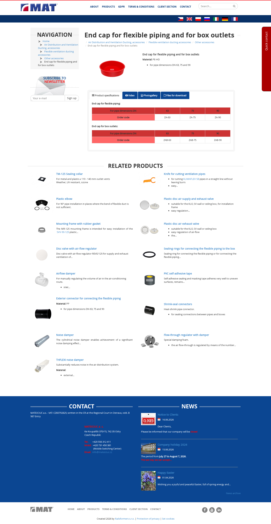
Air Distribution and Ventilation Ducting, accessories (58, 46)
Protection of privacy (148, 518)
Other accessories (54, 58)
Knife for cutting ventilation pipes (184, 174)
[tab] (105, 95)
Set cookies (168, 518)
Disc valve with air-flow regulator (76, 248)
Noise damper (65, 335)
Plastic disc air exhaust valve (181, 223)
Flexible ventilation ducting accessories (170, 42)
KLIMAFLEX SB (191, 179)
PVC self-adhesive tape (178, 273)
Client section (138, 509)
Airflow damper (65, 273)
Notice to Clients (168, 414)
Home (46, 41)
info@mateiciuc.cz (102, 452)
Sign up (72, 98)
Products (93, 509)
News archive (233, 493)
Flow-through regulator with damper (186, 335)
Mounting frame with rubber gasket (78, 223)
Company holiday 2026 (172, 444)
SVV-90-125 (63, 232)
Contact (155, 509)
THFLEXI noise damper (70, 360)
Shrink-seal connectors (178, 304)
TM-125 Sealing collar (69, 174)
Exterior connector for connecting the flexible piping (88, 298)
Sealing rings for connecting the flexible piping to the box (199, 248)
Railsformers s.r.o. (124, 518)
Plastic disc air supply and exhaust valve (189, 198)
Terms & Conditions (114, 509)
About (81, 509)
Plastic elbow (64, 198)
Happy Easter (166, 472)
